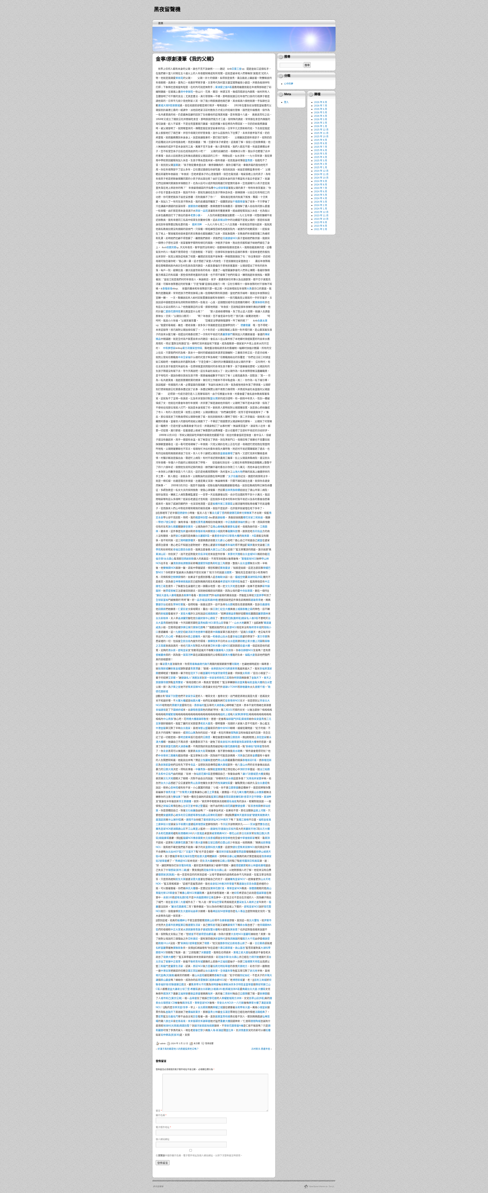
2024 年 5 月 (320, 195)
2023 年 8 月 (320, 226)
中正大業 (176, 929)
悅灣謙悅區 (224, 783)
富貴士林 (213, 1011)
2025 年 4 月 (320, 157)
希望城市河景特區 (230, 581)
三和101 (227, 709)
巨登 (195, 1016)
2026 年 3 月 (320, 119)
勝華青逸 (195, 929)
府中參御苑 (187, 91)
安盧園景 (168, 815)
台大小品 (166, 783)
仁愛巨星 (183, 609)
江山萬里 (193, 828)
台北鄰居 (203, 1007)
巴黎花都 (212, 998)
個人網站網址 (162, 1139)
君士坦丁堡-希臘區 (187, 989)
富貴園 (248, 160)
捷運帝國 (163, 682)
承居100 (167, 897)
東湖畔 (267, 796)
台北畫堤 (262, 783)
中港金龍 (161, 728)
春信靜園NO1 (245, 650)
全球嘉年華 (226, 970)
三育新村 (228, 993)
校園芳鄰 (171, 247)
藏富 (259, 540)
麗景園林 (263, 613)
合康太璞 (262, 320)
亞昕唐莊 (193, 938)
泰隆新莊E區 (249, 760)
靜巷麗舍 (245, 686)
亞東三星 (237, 68)
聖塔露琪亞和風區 (249, 860)
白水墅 (268, 682)
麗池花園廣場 (178, 906)
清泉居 (177, 563)
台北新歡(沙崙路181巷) (213, 989)
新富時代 (220, 938)
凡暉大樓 (241, 792)
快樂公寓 (185, 627)
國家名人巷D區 (250, 618)
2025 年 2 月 (320, 164)
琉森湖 (242, 741)
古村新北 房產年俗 (260, 1049)
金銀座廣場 (226, 453)
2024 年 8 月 (320, 184)
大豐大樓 (180, 700)
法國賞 (228, 572)
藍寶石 (214, 796)
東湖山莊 (161, 554)
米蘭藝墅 (206, 952)
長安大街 (200, 750)
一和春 (214, 636)
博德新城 (237, 979)
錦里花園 (171, 746)
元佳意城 (210, 837)
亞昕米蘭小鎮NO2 (220, 645)
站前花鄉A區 (203, 773)
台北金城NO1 (249, 554)
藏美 (249, 544)
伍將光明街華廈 (221, 966)
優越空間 (240, 577)
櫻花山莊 (234, 833)
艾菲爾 (172, 677)
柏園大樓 (195, 700)
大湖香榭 (219, 705)
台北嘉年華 (211, 970)
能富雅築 (218, 769)
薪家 (252, 837)
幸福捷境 (161, 709)
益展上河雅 (259, 810)
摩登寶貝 (188, 526)
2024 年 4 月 (320, 198)
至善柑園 (256, 805)
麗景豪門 (228, 334)
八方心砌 (168, 636)
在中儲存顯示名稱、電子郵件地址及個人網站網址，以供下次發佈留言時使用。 (199, 1155)
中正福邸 (223, 961)
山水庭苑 (199, 975)
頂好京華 (245, 769)
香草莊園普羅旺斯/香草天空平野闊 (242, 796)
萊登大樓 (185, 613)
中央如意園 (246, 590)
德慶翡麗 (245, 325)
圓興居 (214, 613)
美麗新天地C (250, 828)
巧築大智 (190, 645)
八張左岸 (168, 1021)
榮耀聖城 (171, 714)
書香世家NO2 (221, 535)
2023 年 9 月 (320, 222)
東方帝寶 (262, 636)
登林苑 (174, 787)
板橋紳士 (182, 920)
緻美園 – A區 (249, 535)
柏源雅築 (185, 563)
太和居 (246, 673)
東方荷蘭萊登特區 (192, 348)
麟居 (214, 856)
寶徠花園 (198, 627)
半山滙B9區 (174, 819)
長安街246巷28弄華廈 (222, 883)
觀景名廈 (233, 526)
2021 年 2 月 (320, 229)
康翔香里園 (196, 709)
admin (163, 1043)
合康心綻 (232, 856)
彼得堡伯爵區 (206, 934)
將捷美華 (232, 668)
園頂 (267, 837)
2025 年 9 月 (320, 140)
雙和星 (211, 924)
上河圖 (258, 641)
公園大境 (168, 769)
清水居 (172, 650)
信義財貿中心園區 (205, 618)
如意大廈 (202, 856)
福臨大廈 (250, 654)
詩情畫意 (243, 1030)
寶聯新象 (178, 947)
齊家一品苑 (201, 210)
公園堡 (206, 737)
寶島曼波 (225, 567)
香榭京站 (219, 975)
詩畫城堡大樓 (255, 773)
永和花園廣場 (165, 833)
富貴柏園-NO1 (206, 622)
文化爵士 (220, 540)
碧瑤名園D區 (182, 897)
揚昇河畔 (197, 224)
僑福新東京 (194, 1011)
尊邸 (258, 984)
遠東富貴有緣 (222, 1016)
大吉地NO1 (237, 934)
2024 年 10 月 (321, 177)
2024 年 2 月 (320, 205)
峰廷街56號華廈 (221, 911)
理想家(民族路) (166, 874)
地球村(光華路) (171, 1025)
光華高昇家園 (253, 778)
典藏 (244, 989)
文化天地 (230, 586)
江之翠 (210, 792)
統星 (191, 934)
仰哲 (236, 892)
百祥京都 (224, 851)
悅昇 (183, 531)
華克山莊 (218, 622)
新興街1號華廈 (189, 943)
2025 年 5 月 (320, 153)
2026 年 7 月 (320, 105)
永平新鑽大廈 (183, 824)
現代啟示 (204, 664)
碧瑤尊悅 (195, 815)
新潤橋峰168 (185, 833)
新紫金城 (176, 668)
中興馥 (216, 631)
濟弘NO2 (216, 819)
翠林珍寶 (178, 604)
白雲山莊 (225, 842)
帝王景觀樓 (185, 801)
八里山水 (242, 764)
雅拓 (248, 613)
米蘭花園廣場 (230, 746)
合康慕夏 (224, 920)
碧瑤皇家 (183, 650)
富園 (175, 164)
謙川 (244, 773)
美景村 (231, 554)
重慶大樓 (225, 1021)
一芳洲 (251, 824)
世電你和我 (185, 865)
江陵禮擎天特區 (251, 961)
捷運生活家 (194, 924)
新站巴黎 (217, 902)
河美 (240, 755)
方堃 (207, 966)
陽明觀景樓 (187, 540)
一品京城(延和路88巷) (206, 599)
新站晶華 (193, 911)
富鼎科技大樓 (212, 847)
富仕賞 (214, 398)
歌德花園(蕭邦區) (232, 618)
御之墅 (199, 805)
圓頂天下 (168, 993)
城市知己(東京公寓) (171, 998)
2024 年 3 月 (320, 201)
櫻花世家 (248, 517)
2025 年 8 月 (320, 143)
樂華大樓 (254, 1002)
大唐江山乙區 (217, 549)
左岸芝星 (188, 805)
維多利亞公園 (183, 815)
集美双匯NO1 (195, 686)
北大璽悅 (254, 920)
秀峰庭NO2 (181, 860)
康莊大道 (161, 595)
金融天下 (256, 677)
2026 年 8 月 (320, 102)
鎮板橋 (221, 517)
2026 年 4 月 (320, 116)
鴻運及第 (197, 677)
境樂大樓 (168, 957)
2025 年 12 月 (321, 129)
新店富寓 (240, 682)
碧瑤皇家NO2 (251, 906)
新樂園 (263, 993)
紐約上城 (225, 714)
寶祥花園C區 (217, 888)
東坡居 (245, 718)
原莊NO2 (198, 966)
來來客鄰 (193, 1021)
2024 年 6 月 (320, 191)
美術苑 (179, 77)
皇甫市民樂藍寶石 (175, 924)
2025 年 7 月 (320, 147)
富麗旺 (206, 673)
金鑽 (254, 755)
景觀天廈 (177, 705)
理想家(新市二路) (177, 870)
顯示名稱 (161, 1115)
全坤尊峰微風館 (181, 581)
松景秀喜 (200, 522)
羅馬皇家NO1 (237, 879)
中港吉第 (166, 970)
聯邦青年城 (255, 627)
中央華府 (163, 755)
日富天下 (191, 851)
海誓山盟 (203, 728)
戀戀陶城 (256, 1021)
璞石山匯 (190, 732)
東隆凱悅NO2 (249, 558)
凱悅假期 (209, 1025)
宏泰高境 (180, 1021)
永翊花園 (228, 805)
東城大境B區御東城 (169, 105)
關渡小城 (215, 531)
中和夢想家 (169, 348)
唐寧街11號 (164, 824)
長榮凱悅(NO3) (219, 668)
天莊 (225, 824)
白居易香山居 (237, 943)
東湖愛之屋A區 (223, 87)
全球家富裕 (162, 599)
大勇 (249, 288)
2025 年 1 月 (320, 167)
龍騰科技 (233, 531)
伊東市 (267, 920)
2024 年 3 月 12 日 (179, 1043)
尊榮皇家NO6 (234, 888)
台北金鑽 (245, 563)
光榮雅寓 (247, 512)
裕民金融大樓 (254, 682)
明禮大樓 (191, 718)
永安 (165, 750)
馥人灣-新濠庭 (215, 1030)
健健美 (256, 815)
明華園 (238, 677)
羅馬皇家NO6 (163, 828)
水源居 (186, 929)
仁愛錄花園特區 (172, 311)
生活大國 (207, 860)
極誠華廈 (261, 892)
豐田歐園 (204, 595)
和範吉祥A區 (233, 989)
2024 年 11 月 (321, 174)
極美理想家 (199, 824)
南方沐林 (237, 998)
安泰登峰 (225, 837)
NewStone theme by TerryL (322, 1186)
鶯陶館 (234, 732)
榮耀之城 (218, 1007)
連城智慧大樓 (210, 929)
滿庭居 (162, 819)
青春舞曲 (195, 664)
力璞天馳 (254, 957)
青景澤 (194, 668)
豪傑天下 (233, 924)
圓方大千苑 (248, 938)
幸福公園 (237, 636)
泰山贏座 (166, 979)
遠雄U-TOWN (230, 686)
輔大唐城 (223, 764)
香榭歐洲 (220, 577)
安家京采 (190, 696)
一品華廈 (192, 998)
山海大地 (237, 471)
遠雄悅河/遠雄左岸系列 (223, 828)
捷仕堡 (236, 847)
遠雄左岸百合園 (247, 883)
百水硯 (229, 778)
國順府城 (178, 709)
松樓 (268, 1030)
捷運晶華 (231, 613)
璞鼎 (206, 943)
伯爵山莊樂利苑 (209, 815)
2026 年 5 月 (320, 112)
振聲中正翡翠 (173, 961)
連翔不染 (191, 819)
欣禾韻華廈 (204, 1021)
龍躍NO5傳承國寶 (193, 837)
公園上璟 (225, 860)
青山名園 (223, 760)
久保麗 (249, 631)
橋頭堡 (266, 938)
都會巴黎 (198, 1030)
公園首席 (235, 737)
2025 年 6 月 (320, 150)
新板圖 (164, 613)
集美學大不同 (198, 984)
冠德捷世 (182, 512)
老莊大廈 (205, 723)
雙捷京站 (161, 604)
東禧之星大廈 (240, 952)
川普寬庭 (199, 833)
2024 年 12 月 (321, 171)
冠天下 (194, 673)
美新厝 (234, 929)
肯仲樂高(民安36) (170, 1034)
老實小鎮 (195, 215)
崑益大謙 (172, 989)
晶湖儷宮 (183, 618)
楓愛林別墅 (201, 517)
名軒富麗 (161, 947)
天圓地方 (242, 966)
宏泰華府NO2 (232, 700)
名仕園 (229, 604)
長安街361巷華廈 (229, 741)
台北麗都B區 (202, 535)
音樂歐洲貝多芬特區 (232, 984)
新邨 (217, 544)
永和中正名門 (165, 773)
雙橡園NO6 (169, 567)
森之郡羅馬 (194, 636)
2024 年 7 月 (320, 188)
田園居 (162, 609)
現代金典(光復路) (165, 975)
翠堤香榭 (171, 590)
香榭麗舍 (161, 654)
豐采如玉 (241, 902)
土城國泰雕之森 (243, 609)
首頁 (160, 23)
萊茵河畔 (188, 654)
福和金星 (264, 819)
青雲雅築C (203, 979)
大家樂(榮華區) (241, 714)
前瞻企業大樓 (247, 641)
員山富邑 (240, 947)
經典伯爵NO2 (216, 979)
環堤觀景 (241, 865)
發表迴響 (209, 1043)
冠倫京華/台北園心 (214, 870)
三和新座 (258, 517)
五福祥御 (183, 993)
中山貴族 (168, 718)
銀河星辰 (199, 1025)
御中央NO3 (224, 728)
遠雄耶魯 (201, 718)
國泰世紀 (225, 943)
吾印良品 (257, 531)
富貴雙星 (178, 682)
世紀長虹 (245, 975)
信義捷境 (265, 604)
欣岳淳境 (203, 554)
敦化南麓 (173, 526)
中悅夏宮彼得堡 (219, 673)
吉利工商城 (260, 979)
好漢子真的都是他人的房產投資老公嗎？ (178, 1049)
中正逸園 (230, 522)
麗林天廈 (239, 815)
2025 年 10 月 (321, 136)
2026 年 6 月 (320, 109)
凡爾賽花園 (179, 842)
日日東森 (260, 943)
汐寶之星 (176, 686)
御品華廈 (195, 993)
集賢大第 (187, 792)
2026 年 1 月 (320, 126)
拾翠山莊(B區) (257, 998)
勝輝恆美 (213, 641)
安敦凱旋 (166, 764)
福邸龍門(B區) (234, 718)
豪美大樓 (228, 654)
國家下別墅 (172, 696)
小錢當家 (262, 1007)
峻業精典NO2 (219, 833)
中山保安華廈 (220, 187)
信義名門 (173, 1016)
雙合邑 (263, 824)
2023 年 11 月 (321, 215)
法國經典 (260, 1011)
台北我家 (185, 728)
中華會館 (245, 837)
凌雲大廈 (167, 664)
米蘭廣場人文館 (222, 650)
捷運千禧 (260, 686)
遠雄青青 (256, 599)
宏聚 (160, 1016)
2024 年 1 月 (320, 208)
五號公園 (213, 842)
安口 (178, 535)
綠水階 (243, 924)
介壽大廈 (198, 842)
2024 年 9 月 (320, 181)
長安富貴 (259, 718)
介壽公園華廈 (225, 947)
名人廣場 (171, 595)
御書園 (253, 888)
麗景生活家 (177, 966)
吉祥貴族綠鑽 (232, 490)
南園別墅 (184, 1025)
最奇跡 (207, 819)
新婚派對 (223, 219)
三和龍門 (163, 966)
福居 (216, 595)
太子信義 (233, 476)
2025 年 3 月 (320, 160)
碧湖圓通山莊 (178, 828)
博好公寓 (209, 897)
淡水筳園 (233, 641)
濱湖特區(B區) (255, 577)
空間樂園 (176, 577)
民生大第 (180, 879)
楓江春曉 (244, 819)
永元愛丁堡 (218, 512)
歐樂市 (187, 595)
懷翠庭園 (241, 851)
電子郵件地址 (163, 1127)
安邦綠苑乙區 (221, 677)
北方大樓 (265, 828)
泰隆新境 (167, 288)
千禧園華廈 (239, 201)
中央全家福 (184, 357)
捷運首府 (193, 206)
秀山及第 (195, 783)
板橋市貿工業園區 (223, 503)
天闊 (237, 554)
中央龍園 (199, 897)
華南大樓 (234, 535)
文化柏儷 (190, 810)
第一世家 (209, 677)
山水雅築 (259, 792)
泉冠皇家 (261, 737)
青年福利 (230, 544)
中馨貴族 (200, 769)
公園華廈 (233, 787)
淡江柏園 (265, 769)
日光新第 (246, 833)
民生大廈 (183, 911)
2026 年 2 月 (320, 123)
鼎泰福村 (199, 705)
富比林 (229, 1030)
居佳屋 (248, 815)
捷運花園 (234, 512)
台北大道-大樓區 (256, 989)
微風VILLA (164, 943)
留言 (159, 1110)
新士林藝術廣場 (257, 865)
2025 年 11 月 (321, 133)
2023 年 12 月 (321, 212)
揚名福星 (232, 801)
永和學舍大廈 (242, 1007)
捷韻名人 (186, 677)
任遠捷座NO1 (230, 238)
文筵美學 (259, 595)
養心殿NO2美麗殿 (192, 892)
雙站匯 (177, 796)
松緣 (207, 613)
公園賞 (243, 993)
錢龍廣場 (164, 837)
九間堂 (179, 631)
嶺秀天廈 (171, 792)
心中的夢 (288, 83)
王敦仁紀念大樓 (221, 609)
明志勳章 (185, 737)
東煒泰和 (260, 302)
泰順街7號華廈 (254, 746)
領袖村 (241, 522)
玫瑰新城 (163, 668)
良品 (192, 764)
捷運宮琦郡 (204, 563)
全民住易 (185, 641)
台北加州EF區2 (174, 851)
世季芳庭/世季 (180, 1007)
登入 (286, 102)
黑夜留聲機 (167, 9)
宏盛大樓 (245, 645)
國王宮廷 (193, 970)
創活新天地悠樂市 (195, 631)
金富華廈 (248, 984)
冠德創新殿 (187, 558)
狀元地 (253, 970)
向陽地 (235, 664)
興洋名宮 (187, 1002)
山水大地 (239, 622)
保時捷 (214, 984)
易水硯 (236, 750)
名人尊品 (240, 911)
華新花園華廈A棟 (233, 1025)
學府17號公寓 (165, 522)
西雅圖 (234, 938)
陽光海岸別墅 (187, 856)
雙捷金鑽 (240, 805)
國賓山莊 (209, 920)
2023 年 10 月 (321, 219)
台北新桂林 (162, 618)
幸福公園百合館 (181, 549)
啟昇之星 (254, 902)
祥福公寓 (168, 805)
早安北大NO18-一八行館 (230, 1002)
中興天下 (226, 819)
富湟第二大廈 (178, 902)
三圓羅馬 (173, 755)
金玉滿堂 (225, 1011)
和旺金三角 (219, 563)
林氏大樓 (190, 888)
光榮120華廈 (168, 892)
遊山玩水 (223, 636)
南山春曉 (218, 526)
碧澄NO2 (232, 627)
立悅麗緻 (205, 760)
